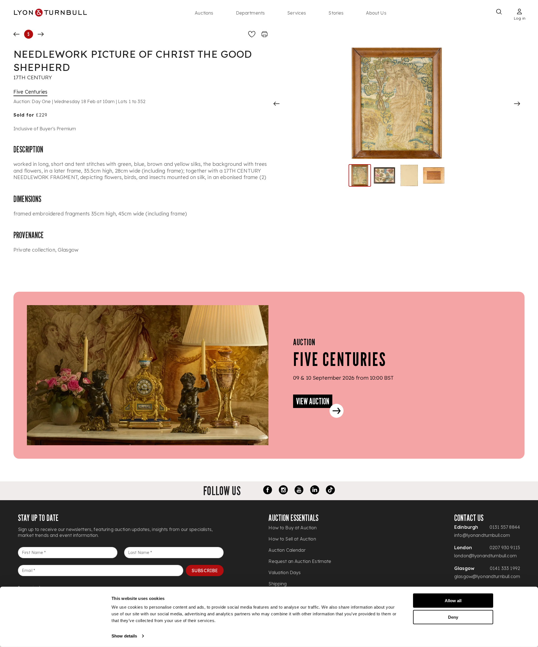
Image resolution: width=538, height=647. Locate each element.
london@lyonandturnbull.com (485, 555)
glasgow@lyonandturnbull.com (487, 576)
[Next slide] (517, 103)
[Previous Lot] (16, 34)
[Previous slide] (276, 103)
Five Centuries (30, 92)
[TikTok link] (330, 490)
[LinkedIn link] (314, 490)
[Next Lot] (41, 34)
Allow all (453, 600)
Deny (453, 616)
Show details (124, 636)
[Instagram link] (283, 490)
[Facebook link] (267, 490)
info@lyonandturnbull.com (482, 535)
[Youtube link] (298, 490)
